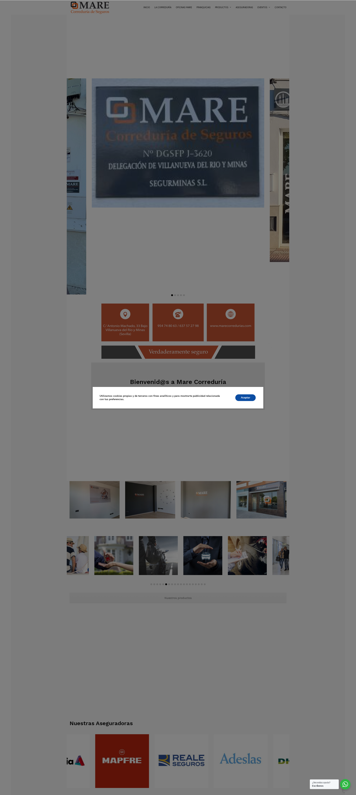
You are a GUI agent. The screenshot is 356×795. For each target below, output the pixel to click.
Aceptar (245, 397)
